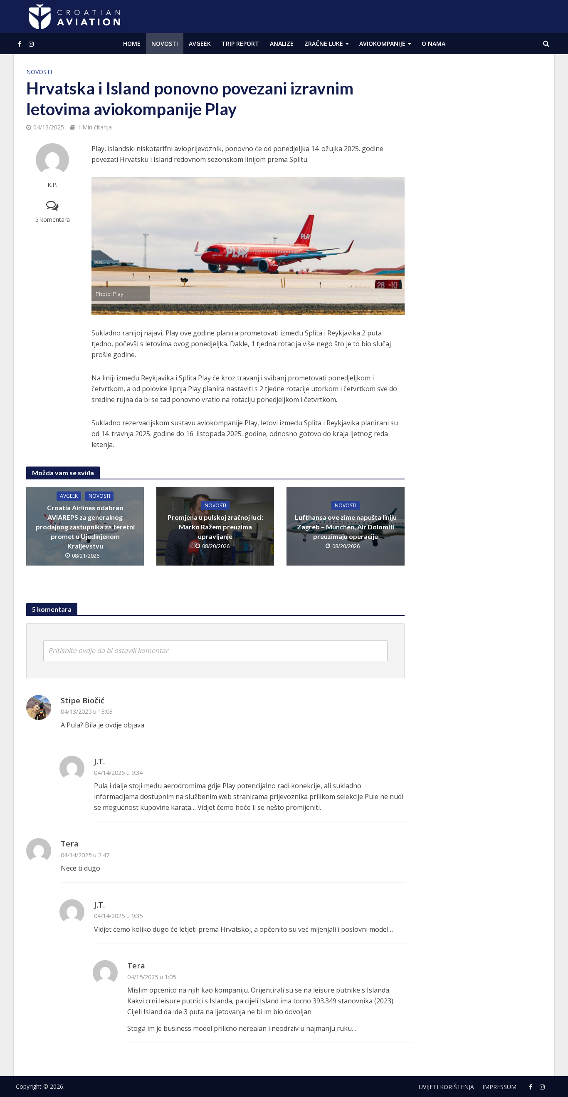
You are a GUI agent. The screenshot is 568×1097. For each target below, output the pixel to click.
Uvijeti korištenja (446, 1087)
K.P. (52, 185)
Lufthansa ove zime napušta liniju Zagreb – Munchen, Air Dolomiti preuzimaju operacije (346, 526)
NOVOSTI (164, 43)
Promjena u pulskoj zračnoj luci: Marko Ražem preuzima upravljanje (215, 526)
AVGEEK (200, 43)
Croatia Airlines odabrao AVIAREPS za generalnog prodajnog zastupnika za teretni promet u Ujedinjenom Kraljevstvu (85, 527)
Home (132, 43)
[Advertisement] (479, 191)
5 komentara (52, 219)
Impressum (499, 1087)
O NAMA (433, 43)
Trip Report (240, 43)
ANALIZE (282, 43)
